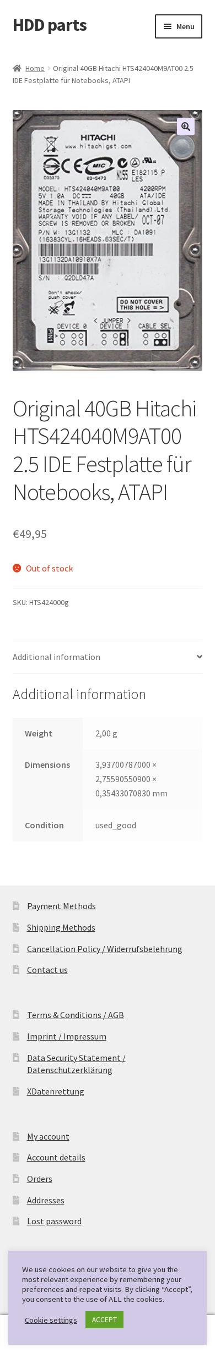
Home (35, 68)
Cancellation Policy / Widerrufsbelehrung (104, 948)
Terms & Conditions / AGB (75, 1014)
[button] (186, 126)
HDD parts (50, 25)
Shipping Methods (61, 927)
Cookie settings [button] (51, 1320)
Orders (39, 1178)
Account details (56, 1157)
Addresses (45, 1200)
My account (48, 1136)
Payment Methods (61, 905)
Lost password (54, 1221)
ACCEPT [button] (104, 1319)
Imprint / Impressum (66, 1036)
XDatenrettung (55, 1091)
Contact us (47, 969)
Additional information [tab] (56, 656)
